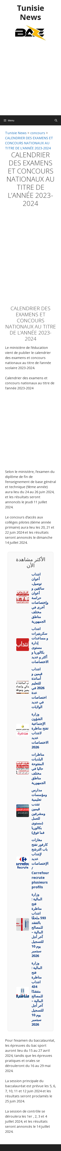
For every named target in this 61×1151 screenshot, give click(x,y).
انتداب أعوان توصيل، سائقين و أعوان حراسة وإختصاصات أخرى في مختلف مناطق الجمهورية (40, 598)
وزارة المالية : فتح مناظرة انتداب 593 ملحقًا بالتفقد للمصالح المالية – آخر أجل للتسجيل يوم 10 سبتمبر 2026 (39, 925)
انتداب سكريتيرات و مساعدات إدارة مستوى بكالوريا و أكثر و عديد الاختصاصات (40, 645)
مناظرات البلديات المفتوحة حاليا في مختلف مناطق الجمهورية (39, 768)
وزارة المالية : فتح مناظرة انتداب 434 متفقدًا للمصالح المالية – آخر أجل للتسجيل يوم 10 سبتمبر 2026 (38, 994)
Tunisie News (30, 12)
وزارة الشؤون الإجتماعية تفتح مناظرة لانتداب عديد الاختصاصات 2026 (40, 730)
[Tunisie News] (30, 32)
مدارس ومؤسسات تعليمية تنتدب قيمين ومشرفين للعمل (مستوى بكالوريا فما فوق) (39, 811)
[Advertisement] (30, 79)
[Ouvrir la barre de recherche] (56, 120)
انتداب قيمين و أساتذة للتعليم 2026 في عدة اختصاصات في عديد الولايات (39, 688)
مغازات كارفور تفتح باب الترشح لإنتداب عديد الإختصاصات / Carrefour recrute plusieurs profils (40, 863)
